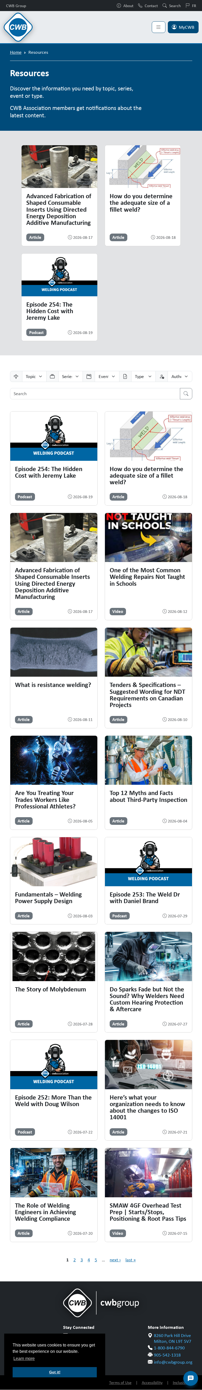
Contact (151, 5)
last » (130, 1260)
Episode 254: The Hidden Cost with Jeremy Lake (49, 311)
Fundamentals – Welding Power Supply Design (48, 897)
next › (115, 1260)
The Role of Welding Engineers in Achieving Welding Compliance (45, 1212)
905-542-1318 (167, 1355)
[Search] (186, 394)
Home (16, 52)
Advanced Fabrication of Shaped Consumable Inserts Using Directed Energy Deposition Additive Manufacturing (58, 209)
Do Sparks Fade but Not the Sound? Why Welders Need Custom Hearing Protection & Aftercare (147, 999)
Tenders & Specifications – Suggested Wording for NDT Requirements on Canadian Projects (147, 694)
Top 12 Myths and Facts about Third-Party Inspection (148, 796)
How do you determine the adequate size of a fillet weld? (141, 202)
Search (175, 5)
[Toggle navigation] (158, 27)
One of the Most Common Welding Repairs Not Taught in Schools (147, 576)
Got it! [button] (54, 1372)
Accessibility (152, 1382)
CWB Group (16, 5)
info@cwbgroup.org (173, 1362)
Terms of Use (120, 1382)
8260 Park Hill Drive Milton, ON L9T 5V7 (172, 1338)
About (128, 5)
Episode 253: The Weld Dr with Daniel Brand (145, 897)
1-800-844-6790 (169, 1348)
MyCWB (186, 27)
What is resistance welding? (53, 684)
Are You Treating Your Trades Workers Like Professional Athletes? (45, 799)
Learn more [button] (24, 1358)
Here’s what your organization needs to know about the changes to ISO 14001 (147, 1107)
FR (194, 5)
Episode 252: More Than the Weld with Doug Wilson (53, 1100)
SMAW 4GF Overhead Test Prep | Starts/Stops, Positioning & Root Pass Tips (148, 1212)
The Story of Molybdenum (50, 989)
